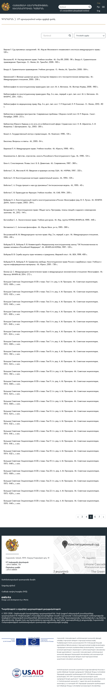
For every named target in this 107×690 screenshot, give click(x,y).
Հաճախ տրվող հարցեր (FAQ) (14, 591)
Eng (98, 10)
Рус (98, 7)
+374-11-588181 (11, 564)
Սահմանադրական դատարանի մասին (18, 579)
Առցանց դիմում (8, 585)
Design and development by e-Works (15, 600)
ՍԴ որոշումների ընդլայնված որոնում (74, 10)
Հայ (98, 3)
